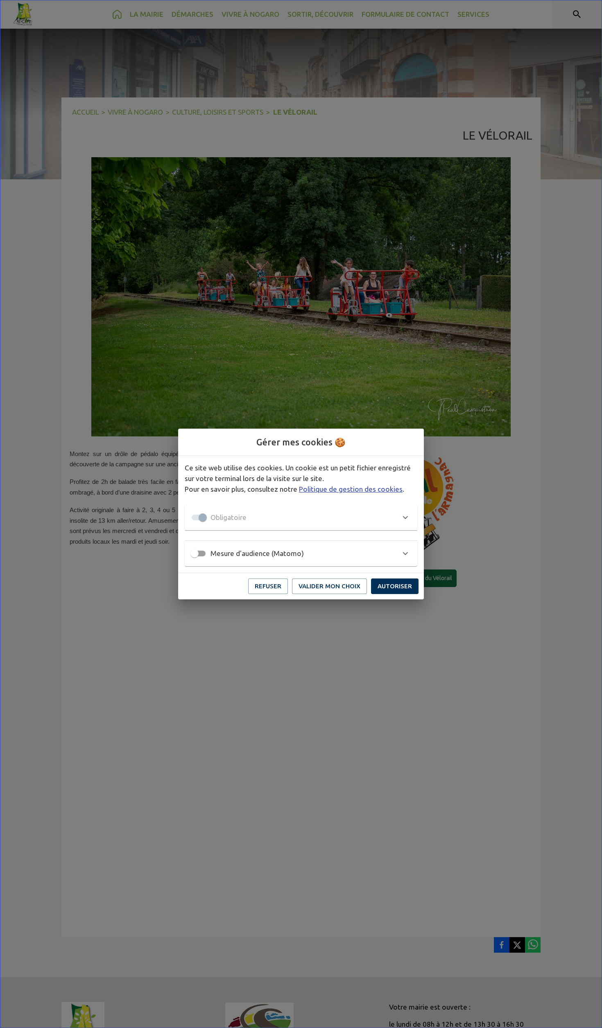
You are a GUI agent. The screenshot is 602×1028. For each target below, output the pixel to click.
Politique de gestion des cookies (351, 489)
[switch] (194, 553)
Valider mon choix (329, 586)
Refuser (268, 586)
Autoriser (395, 586)
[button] (301, 517)
